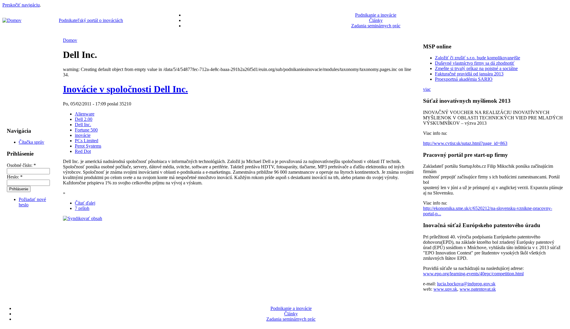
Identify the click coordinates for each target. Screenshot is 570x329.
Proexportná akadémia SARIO (464, 79)
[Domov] (11, 20)
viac (427, 89)
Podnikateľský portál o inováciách (91, 20)
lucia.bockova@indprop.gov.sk (466, 283)
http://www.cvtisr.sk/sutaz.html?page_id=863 (465, 143)
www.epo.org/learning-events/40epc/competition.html (473, 273)
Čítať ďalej (85, 202)
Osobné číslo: (21, 165)
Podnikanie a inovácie (375, 15)
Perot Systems (88, 145)
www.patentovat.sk (478, 289)
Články (376, 20)
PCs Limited (86, 140)
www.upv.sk (445, 289)
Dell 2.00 (83, 119)
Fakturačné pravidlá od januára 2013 (469, 73)
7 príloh (82, 208)
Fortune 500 (86, 129)
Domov (70, 40)
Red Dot (83, 151)
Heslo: (15, 176)
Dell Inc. (83, 124)
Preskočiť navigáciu (21, 4)
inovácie (83, 135)
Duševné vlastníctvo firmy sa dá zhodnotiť (474, 63)
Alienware (84, 113)
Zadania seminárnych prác (375, 25)
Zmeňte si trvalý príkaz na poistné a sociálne (476, 68)
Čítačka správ (31, 142)
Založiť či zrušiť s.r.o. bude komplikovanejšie (477, 57)
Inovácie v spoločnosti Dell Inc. (125, 89)
